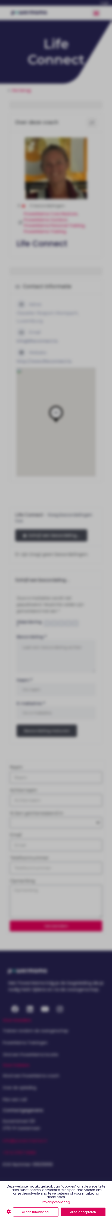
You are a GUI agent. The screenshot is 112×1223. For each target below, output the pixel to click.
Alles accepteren (83, 1212)
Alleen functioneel (35, 1212)
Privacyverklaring (56, 1202)
